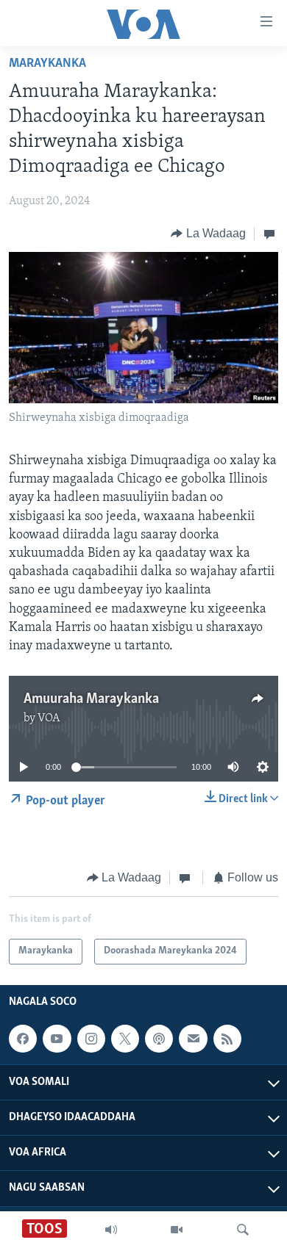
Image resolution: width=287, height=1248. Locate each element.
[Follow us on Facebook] (23, 1039)
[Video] (177, 1229)
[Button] (208, 233)
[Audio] (111, 1229)
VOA (49, 718)
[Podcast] (159, 1039)
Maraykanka (47, 64)
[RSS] (227, 1039)
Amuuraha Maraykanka (91, 699)
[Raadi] (243, 1229)
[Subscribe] (193, 1039)
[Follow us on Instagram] (91, 1039)
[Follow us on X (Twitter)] (125, 1039)
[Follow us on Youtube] (57, 1039)
